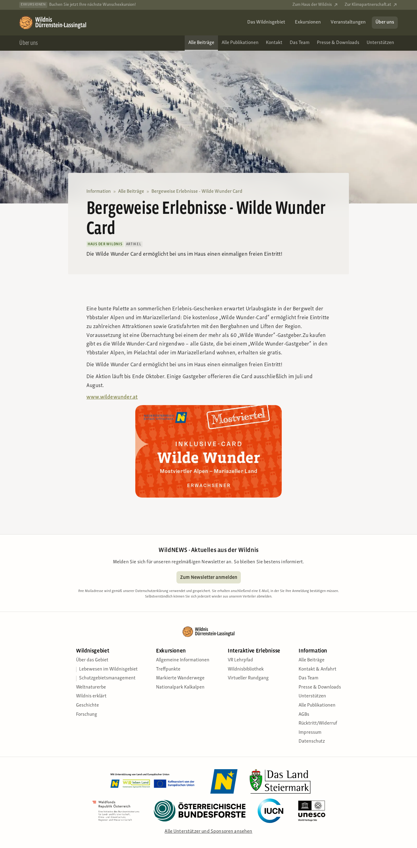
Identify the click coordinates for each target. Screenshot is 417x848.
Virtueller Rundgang (248, 678)
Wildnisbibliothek (246, 669)
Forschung (86, 714)
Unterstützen (312, 696)
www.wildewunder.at (112, 397)
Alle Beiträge (131, 191)
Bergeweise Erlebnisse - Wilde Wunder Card (196, 191)
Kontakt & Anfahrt (317, 669)
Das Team (308, 678)
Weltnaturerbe (91, 687)
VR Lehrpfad (240, 660)
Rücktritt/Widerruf (318, 723)
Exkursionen (171, 651)
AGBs (304, 714)
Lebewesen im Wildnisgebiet (108, 669)
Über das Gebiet (92, 660)
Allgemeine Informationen (182, 660)
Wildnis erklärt (91, 696)
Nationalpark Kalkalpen (180, 687)
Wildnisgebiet (92, 651)
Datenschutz (312, 741)
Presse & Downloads (320, 687)
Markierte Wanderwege (180, 678)
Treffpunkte (168, 669)
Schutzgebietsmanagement (107, 678)
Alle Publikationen (317, 705)
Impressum (310, 732)
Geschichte (87, 705)
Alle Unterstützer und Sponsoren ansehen (208, 831)
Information (98, 191)
